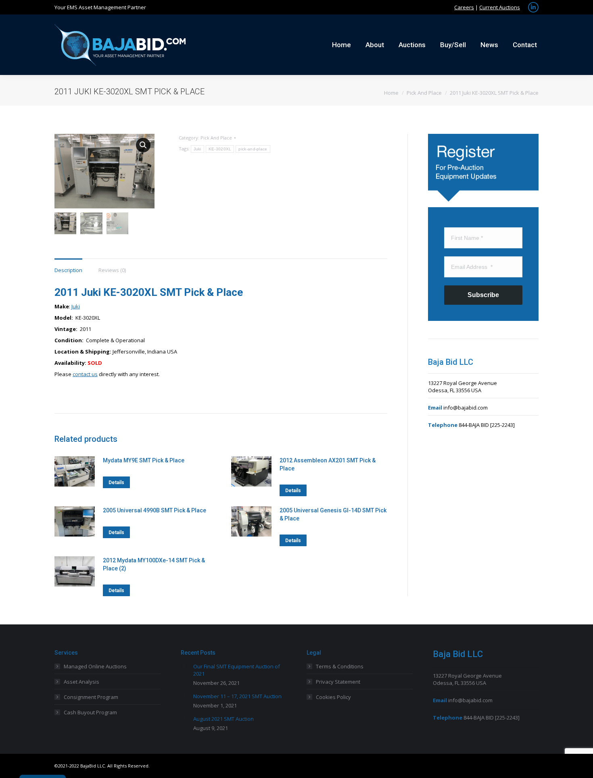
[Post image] (184, 666)
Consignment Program (91, 697)
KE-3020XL (220, 149)
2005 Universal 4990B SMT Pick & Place (154, 510)
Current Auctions (499, 7)
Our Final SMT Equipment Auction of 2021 (236, 670)
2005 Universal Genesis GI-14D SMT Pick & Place (333, 514)
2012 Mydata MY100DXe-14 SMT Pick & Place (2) (154, 564)
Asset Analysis (81, 681)
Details (116, 482)
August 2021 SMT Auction (223, 718)
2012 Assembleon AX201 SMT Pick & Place (328, 464)
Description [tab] (68, 270)
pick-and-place (252, 149)
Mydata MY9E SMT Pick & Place (143, 460)
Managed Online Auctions (95, 666)
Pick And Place (216, 138)
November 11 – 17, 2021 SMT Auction (237, 696)
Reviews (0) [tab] (112, 270)
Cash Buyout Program (90, 712)
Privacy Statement (338, 681)
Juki (197, 149)
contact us (85, 374)
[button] (143, 145)
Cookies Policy (333, 697)
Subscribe (483, 294)
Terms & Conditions (339, 666)
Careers (464, 7)
